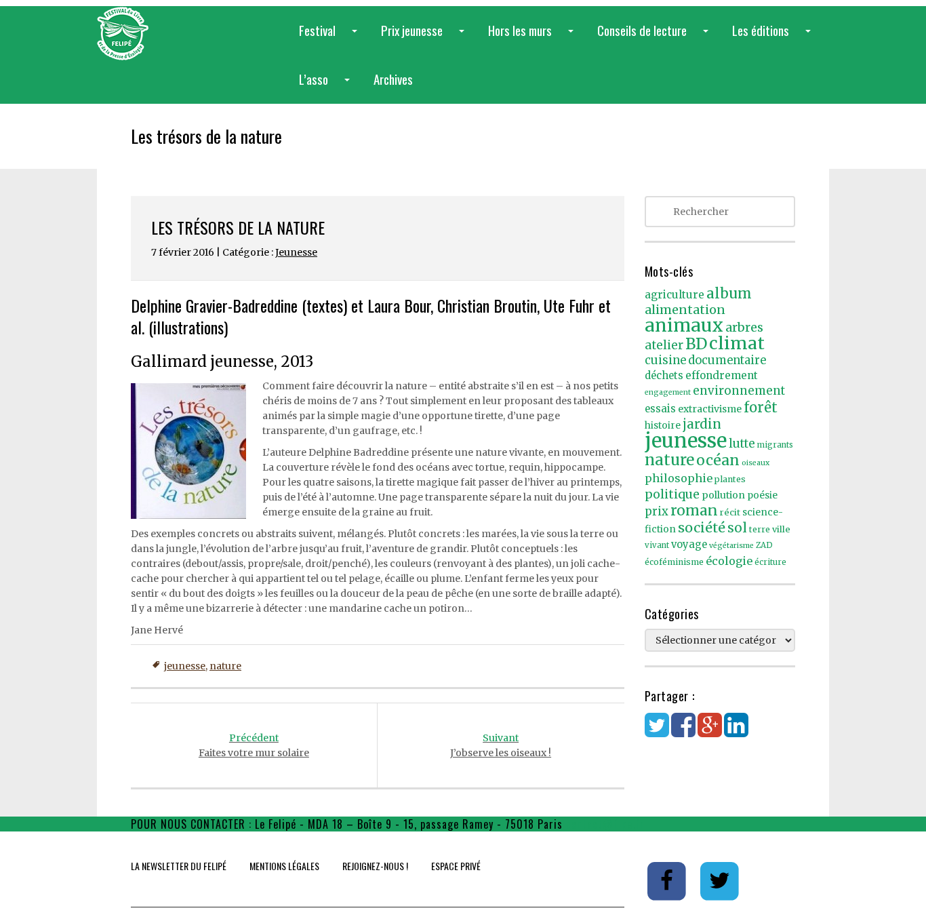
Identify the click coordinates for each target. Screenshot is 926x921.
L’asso (327, 86)
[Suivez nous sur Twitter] (720, 880)
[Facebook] (683, 732)
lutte (742, 443)
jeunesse (184, 666)
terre (759, 529)
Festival (331, 37)
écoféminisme (674, 562)
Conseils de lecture (655, 37)
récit (730, 512)
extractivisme (710, 409)
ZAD (764, 545)
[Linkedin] (736, 732)
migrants (775, 445)
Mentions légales (284, 866)
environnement (739, 390)
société (701, 528)
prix (656, 512)
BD (696, 343)
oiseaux (755, 462)
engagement (668, 392)
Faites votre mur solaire (254, 745)
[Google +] (710, 732)
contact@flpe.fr (605, 824)
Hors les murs (533, 37)
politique (672, 494)
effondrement (721, 375)
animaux (684, 325)
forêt (761, 407)
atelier (664, 345)
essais (660, 409)
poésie (762, 495)
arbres (744, 327)
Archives (393, 78)
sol (737, 528)
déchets (664, 376)
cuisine (665, 360)
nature (225, 666)
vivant (657, 545)
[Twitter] (657, 732)
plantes (730, 479)
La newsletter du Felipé (178, 866)
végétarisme (731, 545)
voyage (689, 544)
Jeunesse (296, 252)
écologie (729, 561)
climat (737, 343)
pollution (723, 495)
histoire (663, 425)
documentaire (727, 360)
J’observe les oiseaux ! (500, 745)
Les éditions (774, 37)
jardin (702, 424)
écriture (770, 562)
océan (718, 460)
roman (694, 510)
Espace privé (456, 866)
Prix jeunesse (425, 37)
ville (781, 529)
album (729, 293)
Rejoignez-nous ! (375, 866)
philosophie (678, 478)
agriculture (674, 294)
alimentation (685, 309)
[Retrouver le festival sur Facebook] (668, 880)
